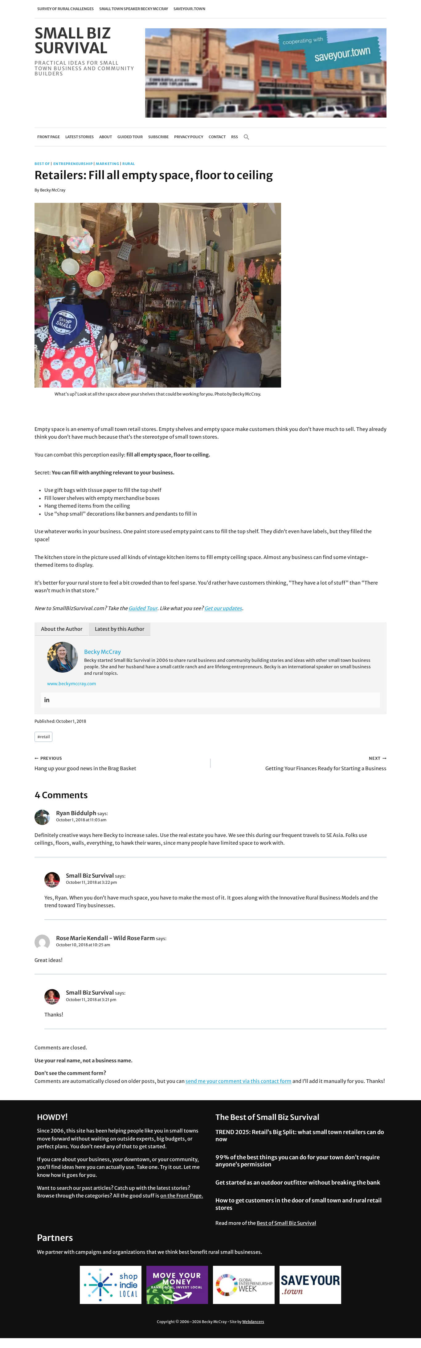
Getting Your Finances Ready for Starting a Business (325, 763)
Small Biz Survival (90, 875)
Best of (42, 164)
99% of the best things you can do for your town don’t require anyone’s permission (297, 1161)
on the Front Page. (181, 1196)
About (105, 137)
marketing (107, 164)
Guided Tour (130, 137)
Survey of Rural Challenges (65, 8)
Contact (217, 137)
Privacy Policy (188, 137)
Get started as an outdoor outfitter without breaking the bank (297, 1182)
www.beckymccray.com (71, 683)
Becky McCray (52, 189)
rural (128, 164)
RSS (234, 137)
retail (43, 736)
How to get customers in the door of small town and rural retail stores (298, 1204)
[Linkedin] (47, 700)
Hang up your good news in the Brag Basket (85, 763)
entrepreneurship (73, 164)
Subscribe (158, 137)
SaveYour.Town (189, 8)
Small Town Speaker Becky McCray (133, 8)
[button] (246, 137)
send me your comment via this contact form (239, 1081)
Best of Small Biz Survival (286, 1223)
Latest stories (79, 137)
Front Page (48, 137)
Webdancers (253, 1321)
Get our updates (223, 608)
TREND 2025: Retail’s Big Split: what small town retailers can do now (299, 1136)
